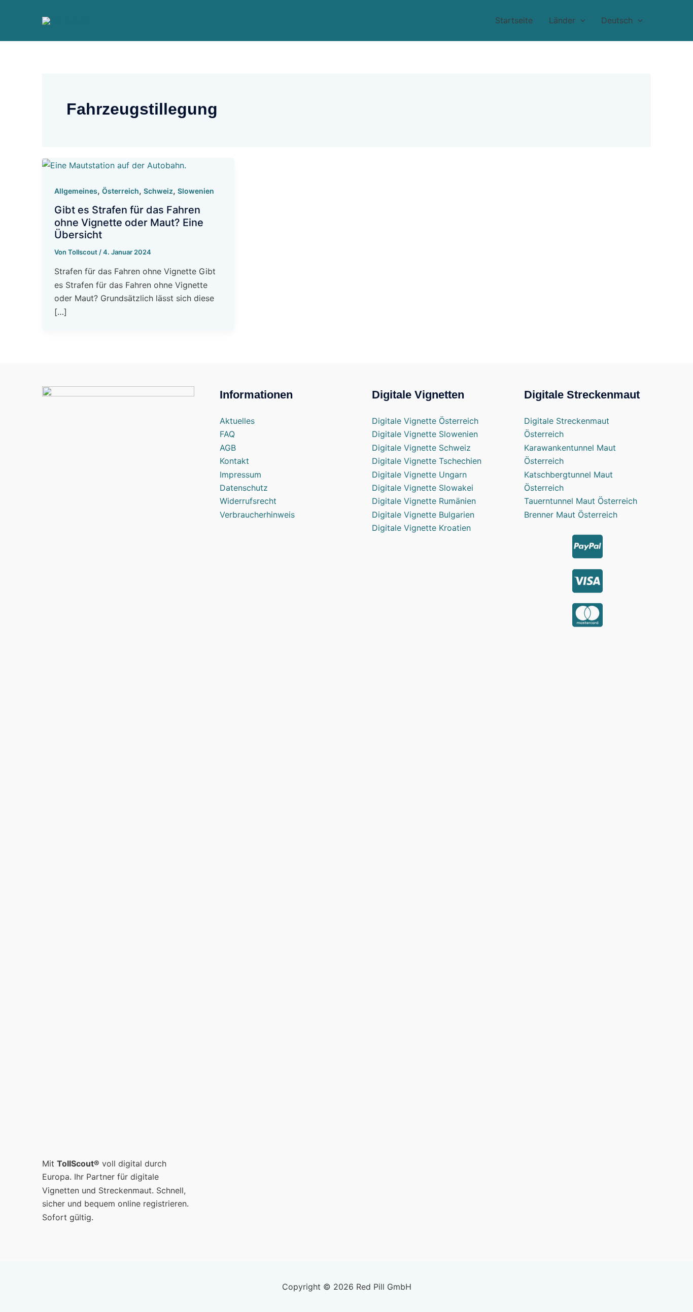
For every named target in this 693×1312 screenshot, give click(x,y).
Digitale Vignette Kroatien (421, 528)
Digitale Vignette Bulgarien (423, 514)
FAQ (227, 434)
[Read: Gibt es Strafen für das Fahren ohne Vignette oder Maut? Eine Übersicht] (114, 164)
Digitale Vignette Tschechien (426, 461)
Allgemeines (75, 191)
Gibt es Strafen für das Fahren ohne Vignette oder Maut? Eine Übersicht (128, 222)
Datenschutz (244, 488)
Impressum (240, 474)
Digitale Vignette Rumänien (424, 501)
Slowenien (196, 191)
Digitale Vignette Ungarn (419, 474)
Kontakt (234, 461)
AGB (228, 448)
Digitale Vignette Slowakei (422, 488)
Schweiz (158, 191)
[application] (580, 20)
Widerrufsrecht (248, 501)
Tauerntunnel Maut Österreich (580, 501)
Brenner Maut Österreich (570, 514)
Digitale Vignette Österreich (425, 421)
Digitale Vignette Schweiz (421, 448)
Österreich (120, 191)
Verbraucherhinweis (257, 514)
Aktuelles (237, 421)
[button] (567, 20)
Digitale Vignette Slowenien (425, 434)
